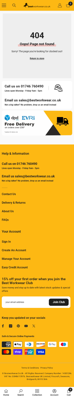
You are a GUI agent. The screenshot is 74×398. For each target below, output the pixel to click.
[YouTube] (26, 326)
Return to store (37, 58)
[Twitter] (33, 326)
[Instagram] (10, 326)
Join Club (59, 302)
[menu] (4, 5)
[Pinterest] (18, 326)
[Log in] (60, 5)
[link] (20, 392)
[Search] (14, 5)
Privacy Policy (46, 368)
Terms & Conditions (30, 368)
